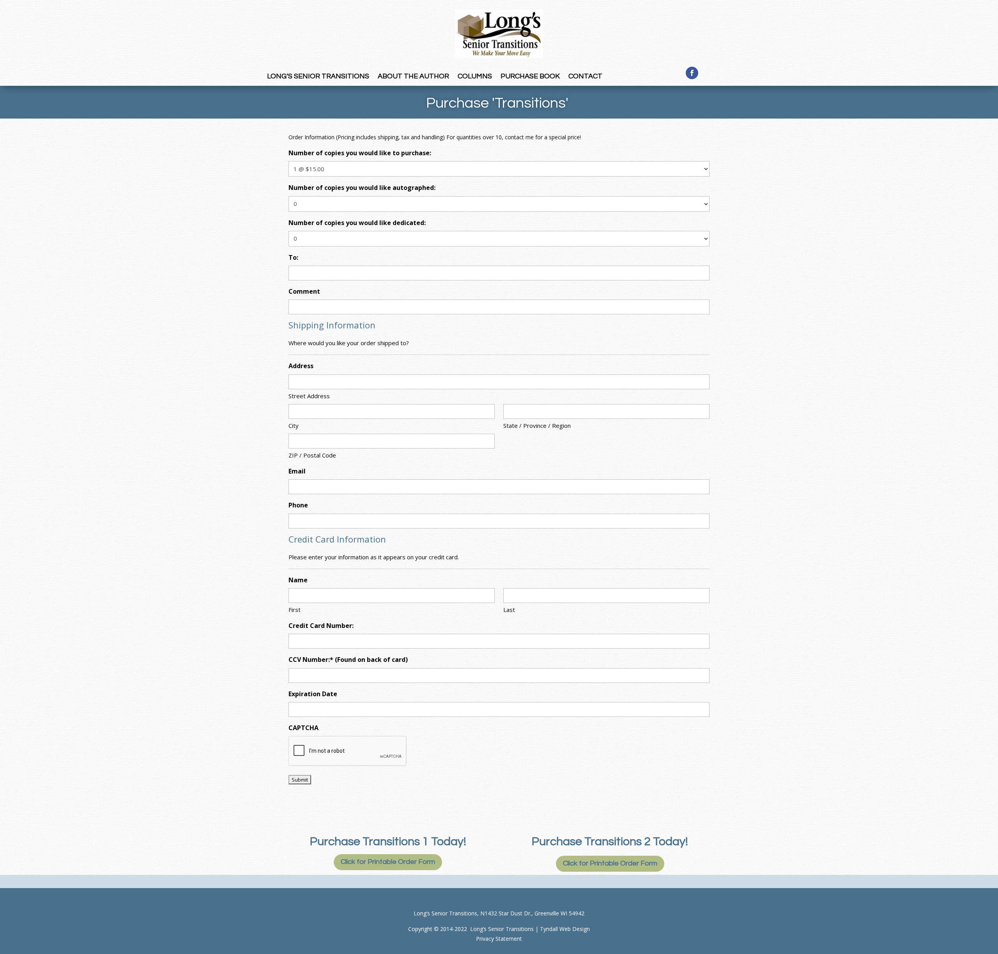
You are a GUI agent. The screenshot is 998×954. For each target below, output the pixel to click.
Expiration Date (312, 694)
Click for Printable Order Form (388, 861)
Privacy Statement (499, 938)
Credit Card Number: (321, 625)
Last (509, 610)
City (293, 425)
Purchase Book (530, 77)
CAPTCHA (303, 727)
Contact (585, 77)
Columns (475, 77)
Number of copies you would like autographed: (361, 187)
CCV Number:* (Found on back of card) (348, 659)
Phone (298, 505)
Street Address (309, 396)
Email (297, 471)
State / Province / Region (537, 425)
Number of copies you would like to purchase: (359, 153)
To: (293, 257)
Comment (304, 291)
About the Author (413, 77)
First (294, 610)
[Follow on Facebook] (692, 73)
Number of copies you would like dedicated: (357, 222)
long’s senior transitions (318, 77)
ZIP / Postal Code (312, 455)
